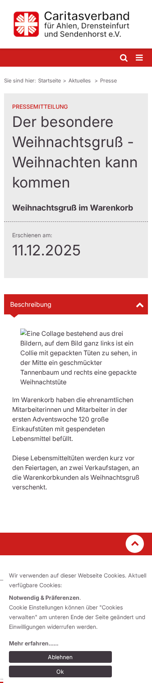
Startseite (49, 80)
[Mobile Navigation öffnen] (140, 57)
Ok (60, 671)
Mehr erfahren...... (33, 643)
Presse (108, 80)
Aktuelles (80, 80)
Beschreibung (30, 304)
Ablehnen (60, 656)
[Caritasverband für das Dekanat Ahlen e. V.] (76, 24)
